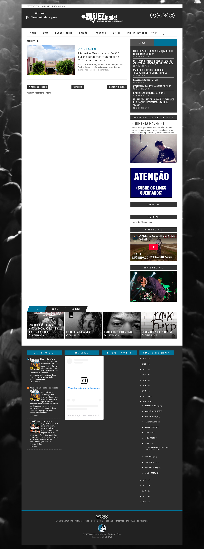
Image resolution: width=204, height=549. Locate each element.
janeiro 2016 (150, 473)
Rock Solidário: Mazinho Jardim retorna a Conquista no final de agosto (49, 396)
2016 (144, 401)
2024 (144, 358)
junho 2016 (149, 438)
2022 (144, 369)
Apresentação (33, 6)
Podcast (101, 32)
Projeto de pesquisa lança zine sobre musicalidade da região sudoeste (49, 427)
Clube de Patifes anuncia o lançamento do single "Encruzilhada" (153, 52)
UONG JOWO (107, 537)
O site (117, 32)
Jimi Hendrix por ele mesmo (118, 332)
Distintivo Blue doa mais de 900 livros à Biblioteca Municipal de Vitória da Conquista (98, 57)
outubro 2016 (150, 416)
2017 (144, 396)
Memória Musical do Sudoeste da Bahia (44, 389)
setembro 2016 (151, 422)
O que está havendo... (148, 123)
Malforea (101, 534)
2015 (144, 480)
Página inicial (77, 86)
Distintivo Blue (137, 32)
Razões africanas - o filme (145, 79)
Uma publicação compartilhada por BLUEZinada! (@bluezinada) (95, 415)
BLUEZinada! (89, 534)
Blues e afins (63, 32)
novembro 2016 (151, 411)
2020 (144, 380)
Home (33, 32)
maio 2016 (149, 443)
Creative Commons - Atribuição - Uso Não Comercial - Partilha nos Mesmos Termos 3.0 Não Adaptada (102, 520)
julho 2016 (149, 432)
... (165, 42)
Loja (46, 32)
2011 (144, 501)
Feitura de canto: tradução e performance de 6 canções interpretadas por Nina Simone (153, 102)
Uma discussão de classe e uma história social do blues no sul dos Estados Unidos (45, 328)
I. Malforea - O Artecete (41, 421)
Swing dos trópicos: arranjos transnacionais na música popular (150, 71)
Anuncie (46, 6)
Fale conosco (58, 6)
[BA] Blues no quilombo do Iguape (41, 17)
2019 (144, 385)
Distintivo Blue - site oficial (42, 359)
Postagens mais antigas (116, 86)
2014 (144, 485)
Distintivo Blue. (114, 534)
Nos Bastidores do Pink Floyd (157, 332)
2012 (144, 496)
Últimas (142, 42)
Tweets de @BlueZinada (141, 222)
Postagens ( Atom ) (43, 92)
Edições (84, 32)
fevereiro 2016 (151, 467)
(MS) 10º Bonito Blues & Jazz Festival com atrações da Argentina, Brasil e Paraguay (153, 62)
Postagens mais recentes (38, 86)
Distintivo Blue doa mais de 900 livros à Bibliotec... (157, 448)
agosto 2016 (150, 427)
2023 (144, 364)
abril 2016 (149, 456)
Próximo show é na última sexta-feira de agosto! (49, 363)
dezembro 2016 (151, 405)
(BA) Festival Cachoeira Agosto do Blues (152, 86)
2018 (144, 391)
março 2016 (150, 462)
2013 (144, 491)
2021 (144, 374)
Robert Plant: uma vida (78, 332)
